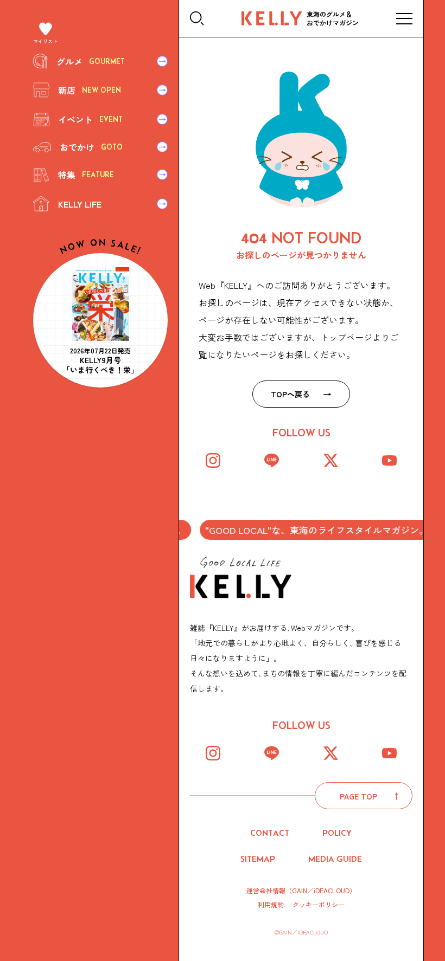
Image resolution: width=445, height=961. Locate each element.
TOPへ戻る (290, 394)
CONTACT (269, 832)
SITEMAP (257, 858)
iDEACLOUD (331, 890)
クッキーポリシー (319, 904)
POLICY (337, 832)
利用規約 (271, 904)
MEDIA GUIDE (335, 858)
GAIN (299, 890)
